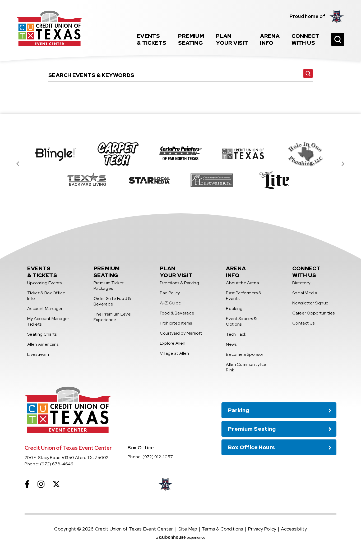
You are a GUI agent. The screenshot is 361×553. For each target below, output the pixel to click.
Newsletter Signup (310, 303)
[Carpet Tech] (118, 154)
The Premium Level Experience (112, 316)
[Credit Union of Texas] (243, 154)
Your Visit (232, 39)
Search (308, 73)
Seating (191, 39)
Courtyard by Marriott (181, 333)
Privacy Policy (262, 529)
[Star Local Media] (149, 180)
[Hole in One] (305, 154)
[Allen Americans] (336, 16)
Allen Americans (43, 344)
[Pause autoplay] (329, 129)
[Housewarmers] (212, 180)
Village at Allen (174, 353)
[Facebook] (27, 484)
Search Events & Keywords (180, 66)
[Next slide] (343, 164)
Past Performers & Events (243, 295)
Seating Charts (42, 334)
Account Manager (45, 308)
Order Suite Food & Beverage (112, 301)
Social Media (304, 293)
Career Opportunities (313, 313)
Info (270, 39)
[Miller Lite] (274, 180)
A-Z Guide (170, 303)
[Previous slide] (18, 164)
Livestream (38, 354)
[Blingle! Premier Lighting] (56, 154)
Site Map (187, 529)
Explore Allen (173, 343)
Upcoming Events (44, 283)
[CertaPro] (180, 154)
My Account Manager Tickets (48, 321)
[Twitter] (56, 484)
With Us (305, 39)
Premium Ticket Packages (109, 285)
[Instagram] (41, 484)
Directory (301, 283)
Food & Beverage (177, 313)
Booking (234, 308)
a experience (180, 537)
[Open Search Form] (337, 39)
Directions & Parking (179, 283)
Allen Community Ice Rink (246, 367)
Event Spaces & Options (241, 321)
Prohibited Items (176, 323)
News (231, 344)
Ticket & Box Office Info (46, 295)
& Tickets (151, 39)
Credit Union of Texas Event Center (49, 28)
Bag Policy (170, 293)
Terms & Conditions (222, 529)
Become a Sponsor (244, 354)
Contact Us (303, 323)
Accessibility (294, 529)
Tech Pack (236, 334)
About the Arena (242, 283)
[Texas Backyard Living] (87, 180)
